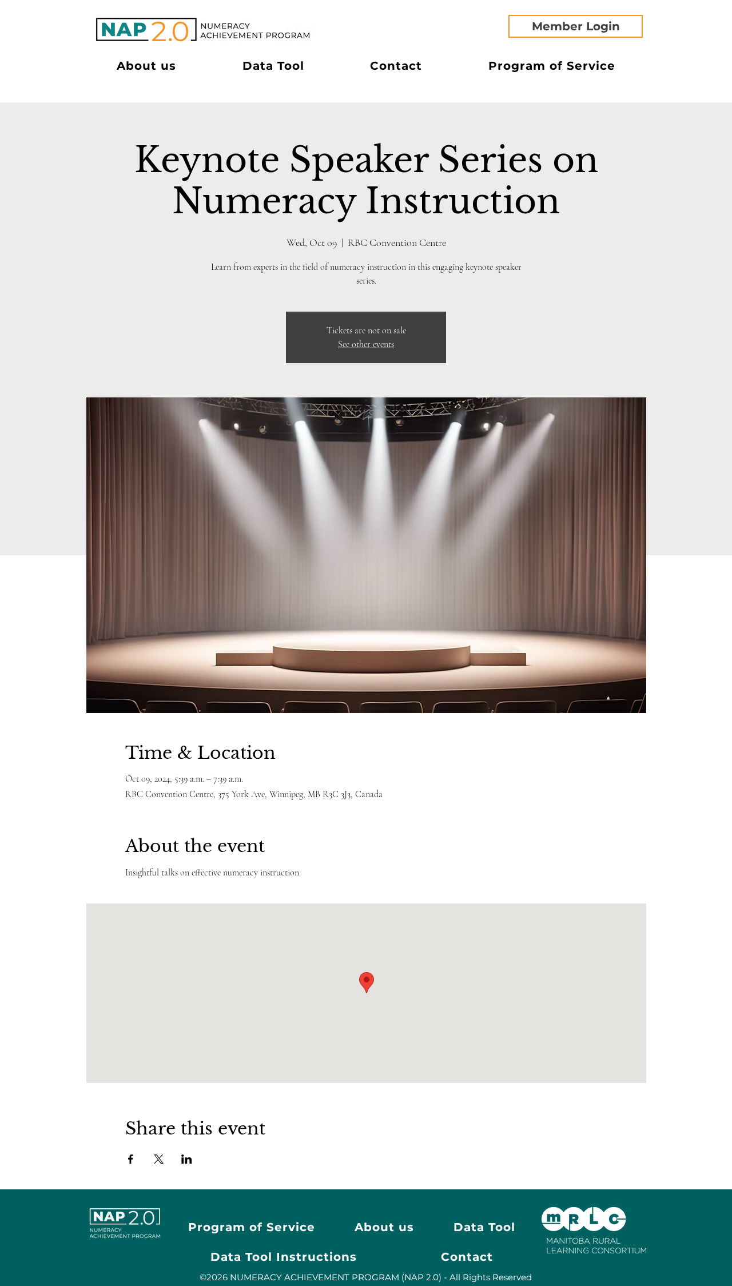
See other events (366, 344)
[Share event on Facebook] (130, 1159)
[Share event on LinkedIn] (186, 1159)
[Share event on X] (158, 1159)
